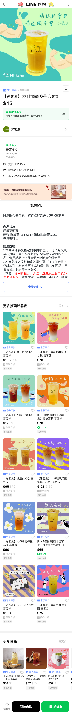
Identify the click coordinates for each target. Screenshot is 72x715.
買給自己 (26, 706)
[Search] (67, 4)
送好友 (57, 706)
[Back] (4, 4)
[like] (33, 347)
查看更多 (33, 286)
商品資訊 (36, 205)
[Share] (66, 88)
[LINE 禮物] (36, 4)
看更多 (62, 305)
